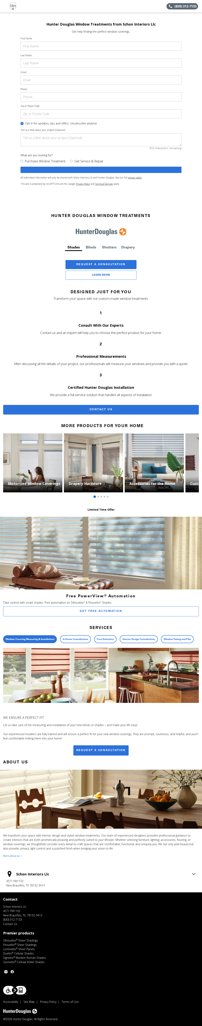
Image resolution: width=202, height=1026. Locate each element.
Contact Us (101, 409)
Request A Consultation (101, 264)
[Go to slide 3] (101, 496)
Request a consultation (101, 750)
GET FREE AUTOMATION (101, 611)
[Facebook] (12, 972)
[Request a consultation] (101, 170)
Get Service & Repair (88, 161)
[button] (4, 6)
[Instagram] (6, 972)
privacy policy (135, 177)
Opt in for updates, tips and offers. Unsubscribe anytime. (61, 123)
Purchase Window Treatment (45, 161)
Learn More (101, 275)
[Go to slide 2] (98, 496)
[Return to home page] (21, 6)
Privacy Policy (83, 184)
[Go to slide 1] (95, 497)
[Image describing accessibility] (14, 990)
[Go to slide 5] (107, 496)
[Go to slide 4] (104, 496)
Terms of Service (104, 184)
